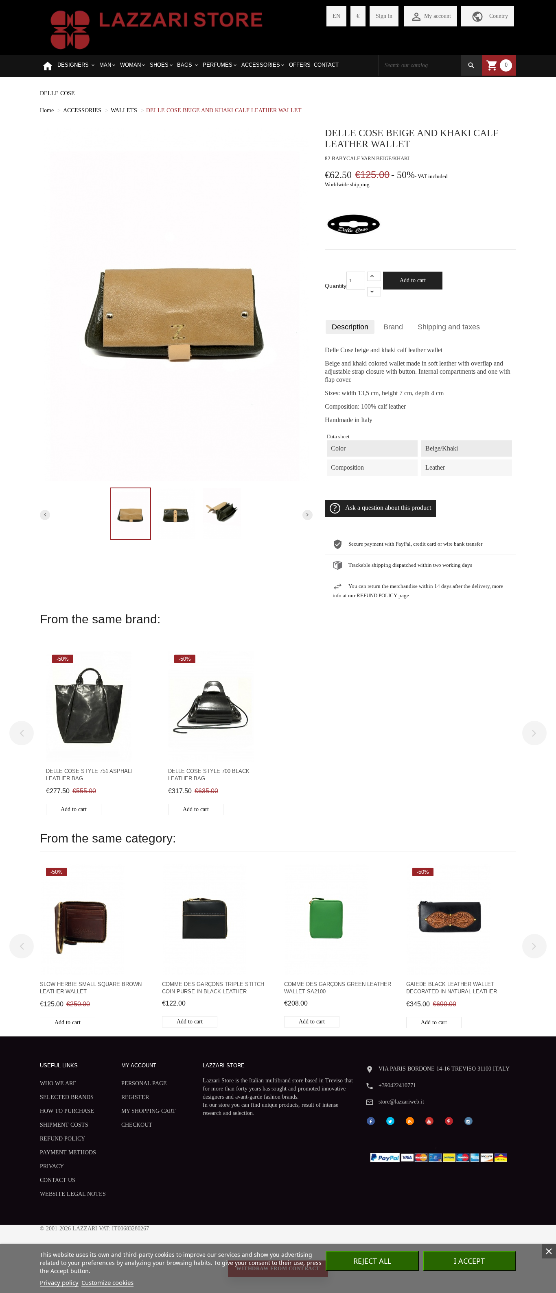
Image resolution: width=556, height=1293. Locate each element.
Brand (393, 327)
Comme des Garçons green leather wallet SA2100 (337, 988)
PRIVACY (52, 1166)
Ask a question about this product (388, 508)
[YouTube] (429, 1120)
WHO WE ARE (58, 1083)
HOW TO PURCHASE (67, 1111)
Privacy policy (59, 1282)
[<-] (21, 733)
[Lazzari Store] (156, 29)
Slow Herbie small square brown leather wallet (91, 988)
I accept (469, 1261)
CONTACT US (57, 1180)
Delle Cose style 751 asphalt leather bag (90, 774)
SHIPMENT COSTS (64, 1125)
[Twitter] (390, 1120)
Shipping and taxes (449, 327)
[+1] (374, 276)
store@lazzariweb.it (401, 1102)
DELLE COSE (57, 93)
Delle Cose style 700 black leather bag (209, 774)
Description (350, 327)
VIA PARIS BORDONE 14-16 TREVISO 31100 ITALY (444, 1069)
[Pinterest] (449, 1120)
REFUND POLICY (62, 1139)
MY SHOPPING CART (148, 1111)
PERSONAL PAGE (144, 1083)
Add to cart (413, 280)
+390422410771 (397, 1085)
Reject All (372, 1261)
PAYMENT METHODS (68, 1152)
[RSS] (410, 1120)
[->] (534, 733)
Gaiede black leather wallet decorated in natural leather (451, 988)
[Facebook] (371, 1120)
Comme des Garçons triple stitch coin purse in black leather (213, 988)
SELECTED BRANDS (67, 1097)
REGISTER (135, 1097)
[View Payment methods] (441, 1156)
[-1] (374, 291)
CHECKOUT (136, 1125)
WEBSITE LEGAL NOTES (73, 1194)
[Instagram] (468, 1120)
